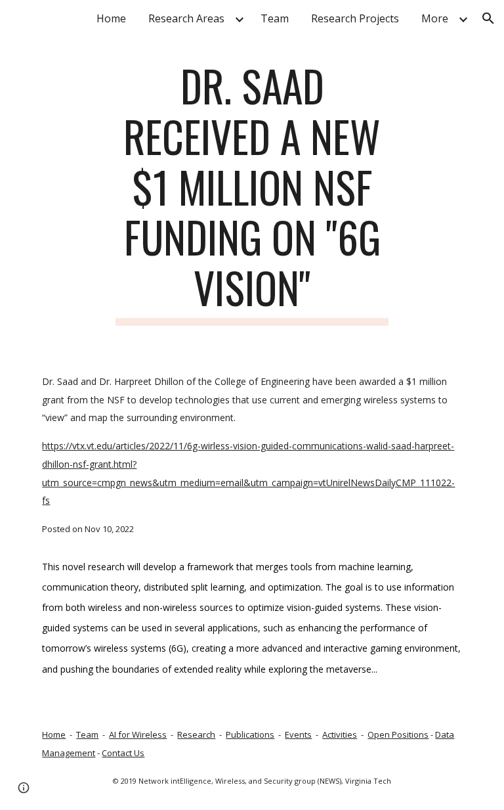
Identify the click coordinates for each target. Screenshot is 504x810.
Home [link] (111, 18)
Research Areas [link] (186, 18)
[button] (488, 18)
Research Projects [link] (355, 18)
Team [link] (275, 18)
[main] (251, 193)
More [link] (434, 18)
